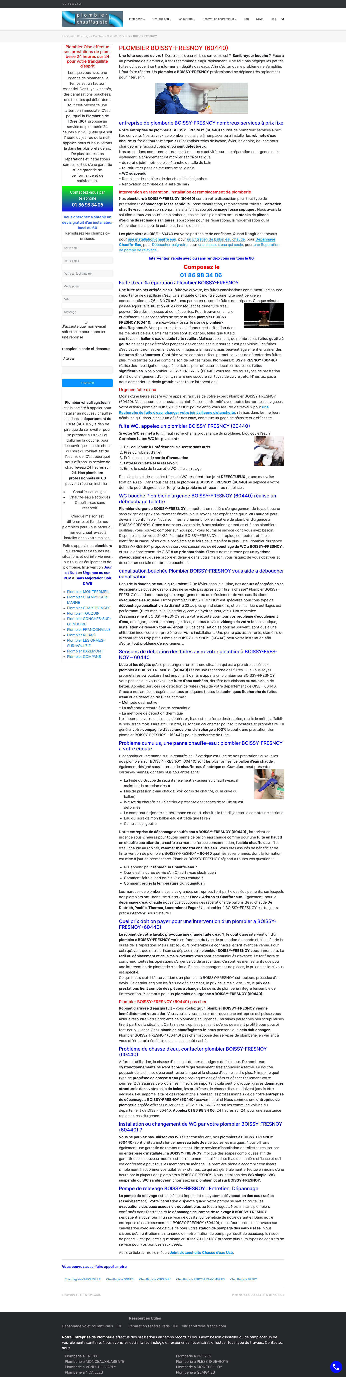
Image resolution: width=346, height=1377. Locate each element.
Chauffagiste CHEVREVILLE (83, 1279)
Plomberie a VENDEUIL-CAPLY (90, 1367)
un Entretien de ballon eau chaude (216, 239)
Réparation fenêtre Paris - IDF (154, 1326)
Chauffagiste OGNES (120, 1279)
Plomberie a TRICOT (82, 1356)
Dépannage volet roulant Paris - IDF (92, 1326)
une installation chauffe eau (152, 239)
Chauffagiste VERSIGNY (155, 1279)
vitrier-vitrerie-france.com (205, 1326)
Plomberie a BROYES (193, 1356)
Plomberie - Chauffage (76, 36)
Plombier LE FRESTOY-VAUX (82, 1294)
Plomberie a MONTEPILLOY (199, 1367)
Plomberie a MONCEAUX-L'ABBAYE (94, 1361)
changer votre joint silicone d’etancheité (200, 412)
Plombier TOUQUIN (83, 613)
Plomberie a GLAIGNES (195, 1372)
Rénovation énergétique (218, 18)
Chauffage (186, 18)
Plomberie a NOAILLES (84, 1372)
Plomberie (135, 18)
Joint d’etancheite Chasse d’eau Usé (201, 1252)
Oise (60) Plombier (118, 36)
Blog (273, 18)
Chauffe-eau (160, 18)
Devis (259, 18)
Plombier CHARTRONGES (88, 608)
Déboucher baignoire (169, 245)
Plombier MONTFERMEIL (88, 592)
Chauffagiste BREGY (243, 1279)
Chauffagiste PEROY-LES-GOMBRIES (200, 1279)
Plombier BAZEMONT (85, 651)
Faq (246, 18)
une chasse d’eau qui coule (220, 245)
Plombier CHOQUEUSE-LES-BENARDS (257, 1294)
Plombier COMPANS (84, 656)
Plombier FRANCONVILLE (89, 629)
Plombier (98, 36)
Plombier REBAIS (81, 635)
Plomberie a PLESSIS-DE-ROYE (202, 1361)
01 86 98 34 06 (73, 3)
